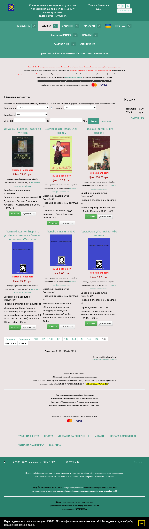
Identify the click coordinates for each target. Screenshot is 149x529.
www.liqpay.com (108, 380)
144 (81, 339)
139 (44, 339)
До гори (137, 462)
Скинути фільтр (106, 121)
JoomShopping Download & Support (104, 359)
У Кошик (15, 214)
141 (59, 339)
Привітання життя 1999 (61, 231)
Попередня (24, 339)
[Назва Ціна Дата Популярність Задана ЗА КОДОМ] (33, 108)
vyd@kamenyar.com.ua (73, 77)
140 (51, 339)
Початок (10, 339)
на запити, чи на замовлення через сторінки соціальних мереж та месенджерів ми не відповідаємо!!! (74, 81)
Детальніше (28, 214)
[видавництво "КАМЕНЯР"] (11, 7)
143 (74, 339)
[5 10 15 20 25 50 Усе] (80, 108)
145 (89, 339)
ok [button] (141, 523)
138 (36, 339)
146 (97, 339)
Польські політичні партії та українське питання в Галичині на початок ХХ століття (22, 235)
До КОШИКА (137, 118)
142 (66, 339)
